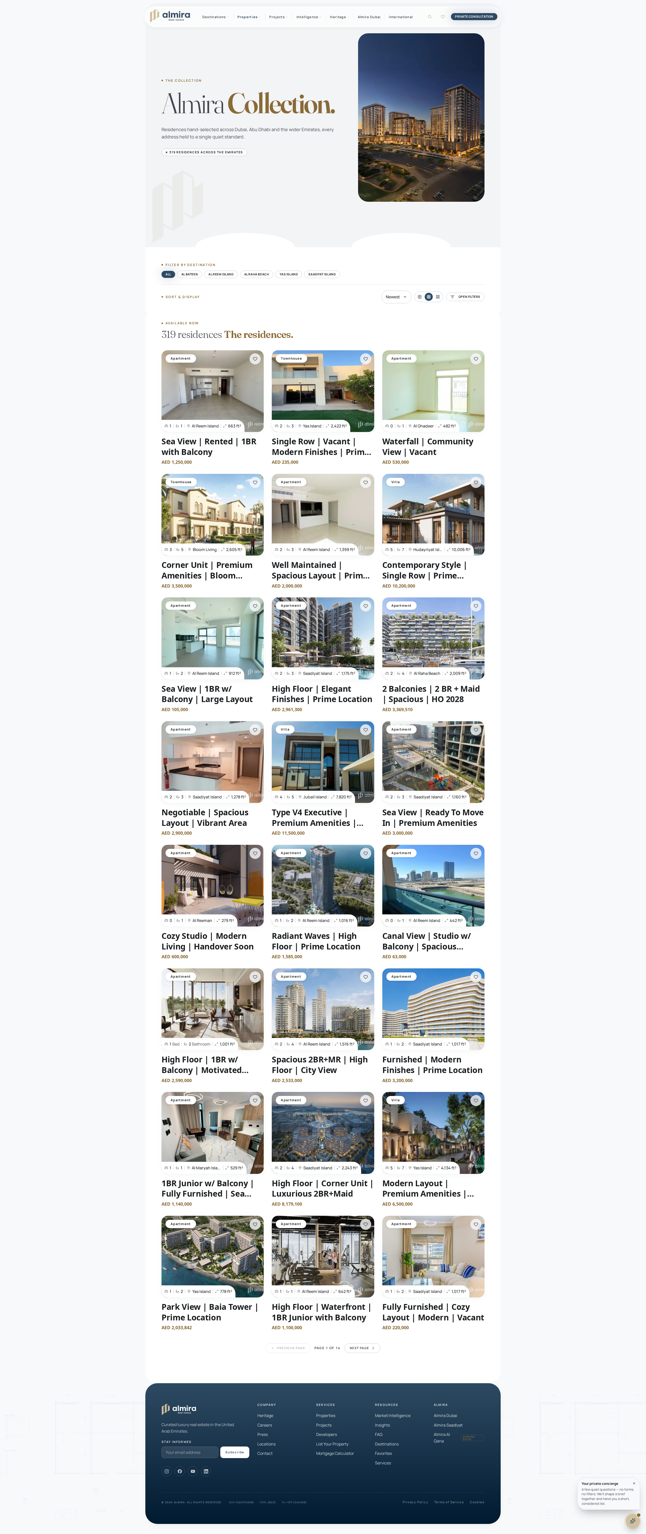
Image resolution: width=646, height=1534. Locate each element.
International (401, 17)
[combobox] (396, 297)
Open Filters (469, 297)
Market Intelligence (393, 1415)
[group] (428, 297)
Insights (382, 1425)
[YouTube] (193, 1471)
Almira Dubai (369, 17)
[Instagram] (167, 1471)
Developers (326, 1434)
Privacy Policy (415, 1502)
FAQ (379, 1434)
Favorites (383, 1453)
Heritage (265, 1415)
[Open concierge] (633, 1521)
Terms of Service (449, 1502)
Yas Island (289, 274)
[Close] (634, 1483)
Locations (266, 1444)
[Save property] (255, 358)
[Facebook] (180, 1471)
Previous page (291, 1348)
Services (383, 1463)
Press (262, 1434)
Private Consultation (474, 16)
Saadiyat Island (322, 274)
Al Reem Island (220, 274)
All (168, 274)
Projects (324, 1425)
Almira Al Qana (454, 1438)
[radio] (420, 297)
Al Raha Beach (256, 274)
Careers (264, 1425)
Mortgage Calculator (335, 1453)
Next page (359, 1348)
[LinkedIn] (206, 1471)
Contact (265, 1453)
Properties (325, 1415)
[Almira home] (170, 16)
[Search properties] (430, 17)
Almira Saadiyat (448, 1425)
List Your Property (332, 1444)
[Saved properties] (443, 17)
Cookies (477, 1502)
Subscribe (234, 1452)
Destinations (387, 1444)
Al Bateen (189, 274)
